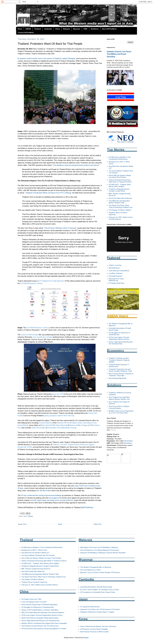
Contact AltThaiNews (26, 32)
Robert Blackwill (61, 425)
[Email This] (21, 513)
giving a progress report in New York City (59, 416)
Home (20, 29)
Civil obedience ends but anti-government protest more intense (76, 165)
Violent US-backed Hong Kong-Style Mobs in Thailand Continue (120, 181)
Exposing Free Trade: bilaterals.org (116, 279)
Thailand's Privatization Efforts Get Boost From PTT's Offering (48, 193)
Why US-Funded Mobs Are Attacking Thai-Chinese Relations (42, 612)
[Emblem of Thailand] (126, 463)
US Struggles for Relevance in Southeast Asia (37, 607)
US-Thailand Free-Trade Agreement (52, 281)
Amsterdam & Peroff (54, 428)
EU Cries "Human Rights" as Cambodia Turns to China (99, 589)
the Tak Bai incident (44, 490)
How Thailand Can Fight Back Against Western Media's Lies (119, 398)
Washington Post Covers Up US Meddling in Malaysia (99, 547)
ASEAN (28, 29)
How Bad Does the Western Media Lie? (35, 553)
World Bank (129, 441)
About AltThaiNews (109, 29)
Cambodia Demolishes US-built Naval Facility (96, 587)
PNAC (25, 425)
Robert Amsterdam (38, 428)
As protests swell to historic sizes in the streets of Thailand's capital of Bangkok (46, 58)
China (57, 29)
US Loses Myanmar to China (90, 570)
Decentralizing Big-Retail (117, 378)
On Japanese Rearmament (89, 607)
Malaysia (66, 29)
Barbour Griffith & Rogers (78, 425)
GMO (85, 29)
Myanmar (76, 29)
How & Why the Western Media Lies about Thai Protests (120, 176)
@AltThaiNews (87, 507)
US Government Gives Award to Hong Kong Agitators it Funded (43, 628)
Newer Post (22, 524)
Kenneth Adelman (45, 423)
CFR (52, 425)
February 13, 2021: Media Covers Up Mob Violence (121, 218)
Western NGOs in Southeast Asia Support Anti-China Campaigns (44, 623)
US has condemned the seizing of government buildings (41, 495)
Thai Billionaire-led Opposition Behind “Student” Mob (119, 202)
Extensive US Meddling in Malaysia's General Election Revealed (102, 553)
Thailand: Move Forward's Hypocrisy (34, 582)
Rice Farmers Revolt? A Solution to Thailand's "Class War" (121, 374)
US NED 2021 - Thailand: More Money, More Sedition (120, 185)
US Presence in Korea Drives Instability (94, 629)
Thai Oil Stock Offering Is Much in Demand (60, 228)
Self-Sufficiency (114, 268)
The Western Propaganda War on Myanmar (95, 567)
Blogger (86, 637)
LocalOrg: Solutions (116, 273)
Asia (25, 516)
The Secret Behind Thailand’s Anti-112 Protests (38, 555)
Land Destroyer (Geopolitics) (119, 270)
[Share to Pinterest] (29, 513)
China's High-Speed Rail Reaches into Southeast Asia (121, 343)
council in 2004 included (29, 335)
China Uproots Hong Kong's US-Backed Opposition (39, 604)
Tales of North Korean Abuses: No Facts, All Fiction (98, 626)
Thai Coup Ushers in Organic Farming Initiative (119, 407)
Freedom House (76, 423)
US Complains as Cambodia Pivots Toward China (97, 592)
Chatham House (69, 428)
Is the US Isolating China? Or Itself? (34, 602)
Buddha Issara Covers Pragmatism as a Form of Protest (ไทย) (121, 412)
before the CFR (57, 394)
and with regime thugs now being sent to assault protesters (51, 500)
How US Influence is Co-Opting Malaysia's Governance (99, 550)
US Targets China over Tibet (31, 599)
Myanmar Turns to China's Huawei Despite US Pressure (100, 572)
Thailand (37, 29)
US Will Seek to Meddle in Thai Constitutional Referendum (120, 158)
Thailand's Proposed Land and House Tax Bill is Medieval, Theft (120, 370)
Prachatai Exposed (115, 276)
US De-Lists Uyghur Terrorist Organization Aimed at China (119, 338)
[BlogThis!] (23, 513)
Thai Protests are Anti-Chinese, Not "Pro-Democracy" (40, 626)
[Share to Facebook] (27, 513)
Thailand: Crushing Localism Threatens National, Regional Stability (119, 360)
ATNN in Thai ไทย (115, 265)
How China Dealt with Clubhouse (120, 198)
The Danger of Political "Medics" (120, 210)
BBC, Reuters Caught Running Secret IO (35, 569)
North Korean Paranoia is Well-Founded (94, 632)
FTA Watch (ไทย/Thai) (116, 283)
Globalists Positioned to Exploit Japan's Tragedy (97, 612)
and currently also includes (42, 337)
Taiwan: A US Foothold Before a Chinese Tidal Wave (39, 610)
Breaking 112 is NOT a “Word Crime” (34, 550)
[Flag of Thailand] (114, 463)
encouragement (54, 498)
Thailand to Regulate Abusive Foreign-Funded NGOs (119, 190)
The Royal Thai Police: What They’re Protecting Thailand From (121, 206)
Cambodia (48, 29)
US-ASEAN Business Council (31, 283)
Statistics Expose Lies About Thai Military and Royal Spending (119, 54)
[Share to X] (25, 513)
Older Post (97, 524)
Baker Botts (45, 425)
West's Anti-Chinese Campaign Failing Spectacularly (39, 618)
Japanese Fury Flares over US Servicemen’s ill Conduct (100, 609)
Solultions (95, 29)
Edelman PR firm (63, 423)
